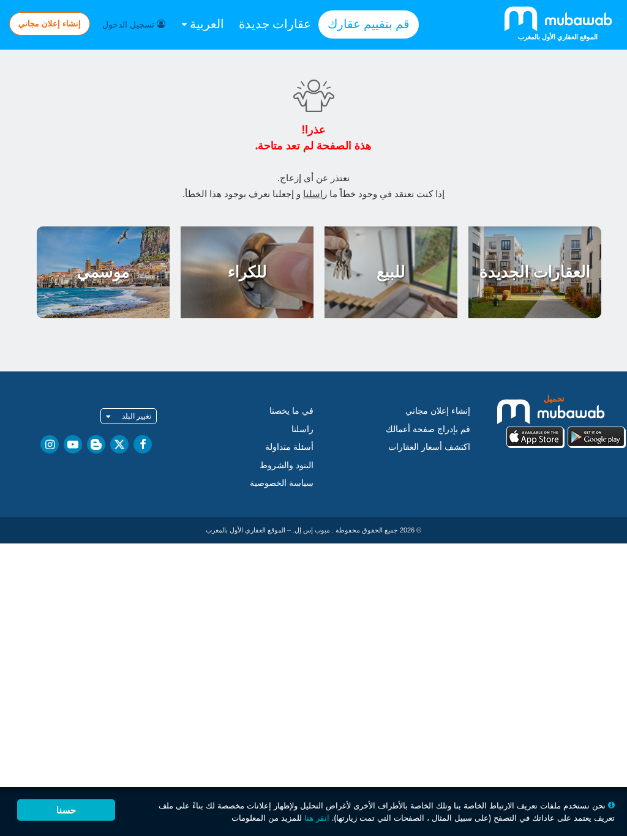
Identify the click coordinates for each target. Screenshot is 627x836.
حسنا (66, 810)
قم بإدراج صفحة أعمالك (428, 429)
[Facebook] (142, 444)
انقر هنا (316, 818)
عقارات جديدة (275, 24)
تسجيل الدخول (129, 24)
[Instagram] (49, 444)
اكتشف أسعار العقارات (429, 446)
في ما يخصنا (291, 410)
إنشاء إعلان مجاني (49, 23)
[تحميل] (566, 420)
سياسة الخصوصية (282, 482)
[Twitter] (119, 444)
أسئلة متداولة (289, 446)
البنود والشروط (287, 465)
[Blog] (96, 444)
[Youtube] (73, 444)
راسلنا (315, 193)
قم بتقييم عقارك (369, 24)
